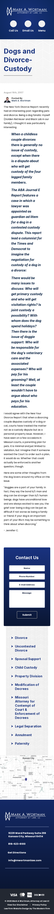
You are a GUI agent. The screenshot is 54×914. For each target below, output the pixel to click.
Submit (27, 615)
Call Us (13, 30)
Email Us (28, 30)
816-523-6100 (17, 844)
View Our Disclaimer (17, 905)
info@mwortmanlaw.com (25, 860)
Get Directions (17, 852)
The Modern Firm (41, 908)
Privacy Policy (39, 905)
